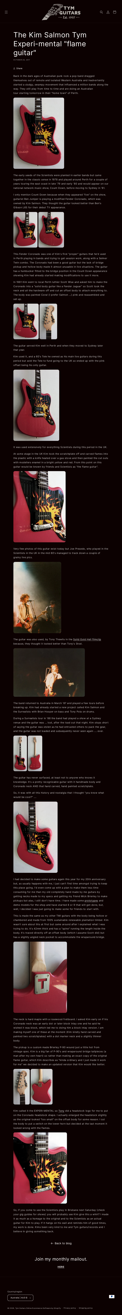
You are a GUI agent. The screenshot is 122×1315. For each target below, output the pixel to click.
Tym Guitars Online (23, 1308)
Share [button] (19, 68)
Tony (61, 1110)
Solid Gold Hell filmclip (87, 639)
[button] (6, 12)
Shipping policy (86, 1308)
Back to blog (63, 1243)
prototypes (91, 900)
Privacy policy (70, 1308)
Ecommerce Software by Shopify (46, 1308)
